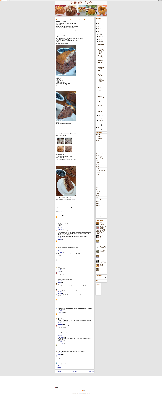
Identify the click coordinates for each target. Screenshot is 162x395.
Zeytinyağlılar (98, 214)
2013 (99, 28)
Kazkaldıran (100, 60)
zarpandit (59, 282)
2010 (99, 33)
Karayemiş (100, 70)
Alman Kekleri (98, 136)
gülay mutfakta (60, 252)
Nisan (100, 117)
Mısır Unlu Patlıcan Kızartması (100, 56)
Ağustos (100, 41)
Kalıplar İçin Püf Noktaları (101, 170)
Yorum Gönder (59, 367)
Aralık (100, 34)
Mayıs (100, 115)
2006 (99, 129)
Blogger (80, 393)
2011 (99, 31)
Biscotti (97, 144)
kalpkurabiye (60, 239)
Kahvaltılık (100, 111)
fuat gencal (59, 215)
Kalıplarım (98, 172)
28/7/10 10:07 (60, 335)
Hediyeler (98, 166)
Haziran (100, 113)
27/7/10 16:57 (60, 305)
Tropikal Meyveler (99, 207)
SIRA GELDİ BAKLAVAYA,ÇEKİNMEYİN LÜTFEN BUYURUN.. (101, 242)
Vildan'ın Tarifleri (99, 209)
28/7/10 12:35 (60, 341)
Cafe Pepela (60, 266)
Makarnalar (98, 183)
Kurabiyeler (98, 178)
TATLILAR (98, 205)
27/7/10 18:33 (60, 310)
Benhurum (59, 258)
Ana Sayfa (75, 371)
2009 (99, 124)
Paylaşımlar (98, 189)
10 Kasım (98, 134)
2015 (99, 25)
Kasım (100, 36)
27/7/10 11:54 (60, 250)
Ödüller (97, 187)
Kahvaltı (97, 168)
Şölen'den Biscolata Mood (100, 102)
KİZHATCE (59, 271)
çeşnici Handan (60, 307)
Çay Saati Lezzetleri (100, 153)
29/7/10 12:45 (60, 365)
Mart (100, 118)
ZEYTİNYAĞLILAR (99, 216)
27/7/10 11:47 (60, 227)
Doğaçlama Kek (101, 44)
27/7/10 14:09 (60, 280)
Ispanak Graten (101, 87)
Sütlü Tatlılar (98, 199)
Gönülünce (59, 354)
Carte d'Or (98, 149)
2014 (99, 26)
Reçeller (97, 193)
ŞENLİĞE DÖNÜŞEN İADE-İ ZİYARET (103, 261)
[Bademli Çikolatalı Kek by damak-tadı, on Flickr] (66, 75)
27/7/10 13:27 (60, 269)
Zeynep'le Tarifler (60, 343)
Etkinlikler (98, 164)
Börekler (97, 147)
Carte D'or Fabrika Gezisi (100, 47)
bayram (97, 142)
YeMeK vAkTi (60, 229)
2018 (99, 21)
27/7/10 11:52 (60, 237)
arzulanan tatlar (60, 324)
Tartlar (97, 201)
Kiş (96, 176)
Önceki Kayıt (91, 371)
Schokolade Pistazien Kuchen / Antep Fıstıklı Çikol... (101, 79)
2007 (99, 127)
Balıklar (97, 140)
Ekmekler (98, 162)
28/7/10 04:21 (60, 315)
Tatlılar (97, 203)
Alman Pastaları (61, 211)
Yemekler (98, 211)
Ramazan (98, 191)
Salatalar (98, 195)
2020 (99, 20)
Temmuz (100, 42)
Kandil (97, 174)
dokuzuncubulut (60, 337)
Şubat (100, 120)
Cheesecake (98, 151)
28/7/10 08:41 (60, 322)
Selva (97, 197)
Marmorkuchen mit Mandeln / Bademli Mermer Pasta (101, 51)
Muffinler (98, 185)
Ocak (100, 122)
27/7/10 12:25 (60, 264)
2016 (99, 23)
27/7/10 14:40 (60, 291)
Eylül (100, 39)
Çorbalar (97, 160)
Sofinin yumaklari (60, 312)
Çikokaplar (100, 105)
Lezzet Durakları (99, 180)
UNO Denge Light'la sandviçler (100, 64)
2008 (99, 125)
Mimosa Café (60, 293)
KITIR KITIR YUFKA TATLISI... (102, 223)
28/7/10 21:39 (60, 352)
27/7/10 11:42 (60, 220)
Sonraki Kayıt (58, 371)
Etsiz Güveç (100, 62)
